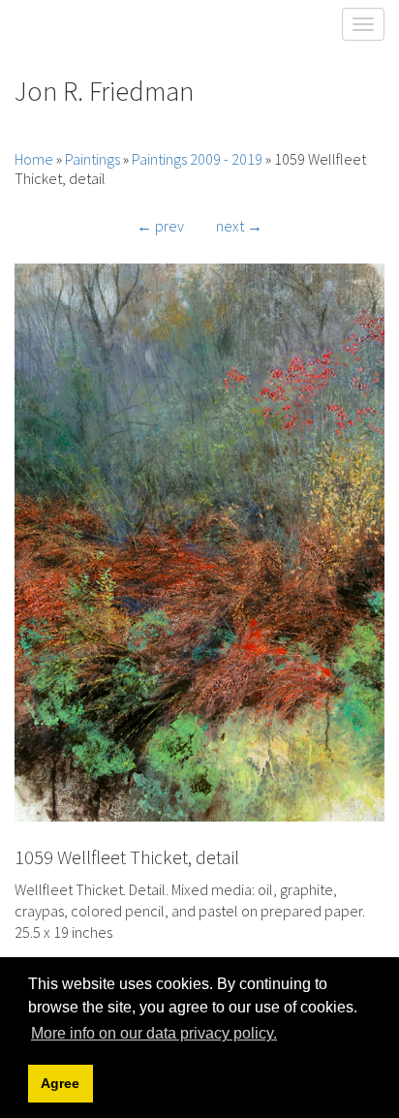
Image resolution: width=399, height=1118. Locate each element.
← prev (160, 225)
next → (239, 225)
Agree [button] (60, 1083)
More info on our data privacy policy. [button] (154, 1033)
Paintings (92, 159)
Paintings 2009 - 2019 (197, 159)
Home (34, 159)
